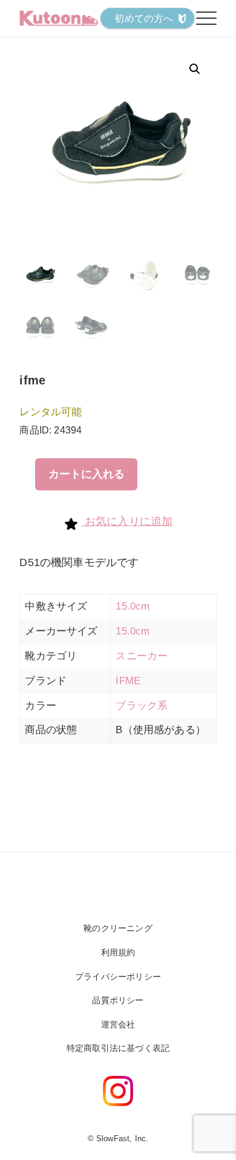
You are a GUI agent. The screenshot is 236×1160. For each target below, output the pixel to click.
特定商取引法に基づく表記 (118, 1048)
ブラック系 (142, 705)
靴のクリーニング (118, 928)
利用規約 (118, 952)
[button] (195, 69)
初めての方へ (143, 18)
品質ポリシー (117, 1000)
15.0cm (132, 606)
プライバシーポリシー (118, 976)
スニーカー (142, 656)
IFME (128, 681)
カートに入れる (86, 474)
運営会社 (118, 1024)
